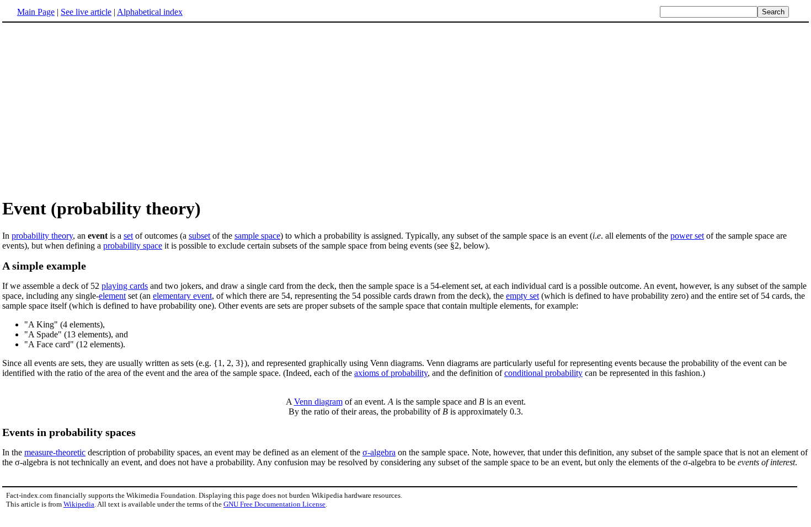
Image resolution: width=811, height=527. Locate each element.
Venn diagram (318, 401)
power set (687, 235)
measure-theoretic (55, 452)
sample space (257, 235)
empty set (522, 295)
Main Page (36, 12)
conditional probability (543, 373)
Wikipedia (78, 504)
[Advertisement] (95, 110)
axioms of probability (391, 373)
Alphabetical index (150, 12)
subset (199, 235)
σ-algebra (379, 452)
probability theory (42, 235)
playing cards (125, 286)
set (128, 235)
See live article (86, 12)
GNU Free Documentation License (274, 504)
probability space (132, 245)
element (112, 295)
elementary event (182, 295)
